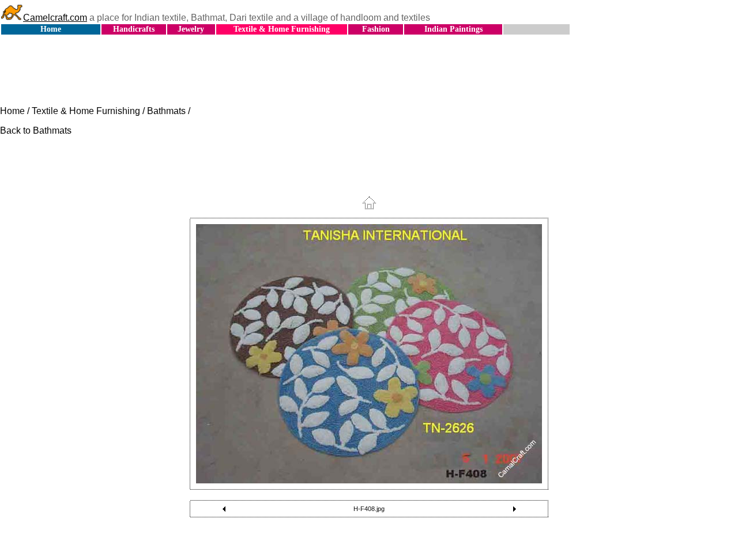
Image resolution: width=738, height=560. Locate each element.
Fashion (376, 29)
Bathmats (166, 111)
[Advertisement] (369, 71)
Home (50, 29)
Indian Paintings (453, 29)
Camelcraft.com (55, 17)
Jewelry (191, 29)
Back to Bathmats (35, 130)
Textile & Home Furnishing (282, 29)
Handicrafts (134, 29)
